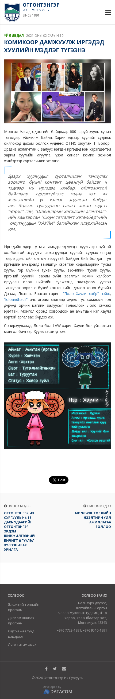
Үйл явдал (14, 35)
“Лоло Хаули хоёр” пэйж (86, 293)
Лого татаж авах (22, 644)
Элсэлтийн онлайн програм (23, 607)
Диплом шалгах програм (21, 620)
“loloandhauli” (16, 299)
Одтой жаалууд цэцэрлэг (21, 634)
